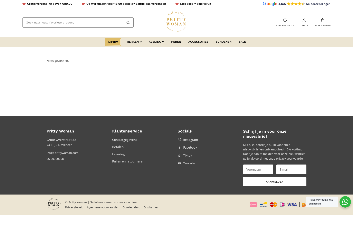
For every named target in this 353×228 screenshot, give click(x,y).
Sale (242, 41)
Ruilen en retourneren (128, 161)
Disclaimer (151, 207)
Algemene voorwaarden (103, 207)
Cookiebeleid (131, 207)
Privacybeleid (74, 207)
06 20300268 (55, 159)
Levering (118, 154)
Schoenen (223, 41)
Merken (132, 41)
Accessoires (198, 41)
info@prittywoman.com (62, 153)
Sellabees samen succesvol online (113, 202)
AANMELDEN (275, 181)
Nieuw (113, 42)
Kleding (155, 41)
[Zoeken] (128, 22)
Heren (176, 41)
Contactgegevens (124, 140)
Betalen (118, 147)
